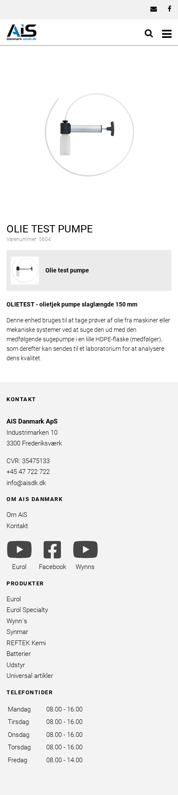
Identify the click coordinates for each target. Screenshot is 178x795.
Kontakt (17, 526)
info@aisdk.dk (26, 483)
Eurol (13, 599)
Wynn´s (16, 621)
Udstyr (15, 665)
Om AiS (16, 515)
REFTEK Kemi (26, 643)
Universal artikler (29, 676)
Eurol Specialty (27, 610)
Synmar (17, 632)
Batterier (18, 654)
